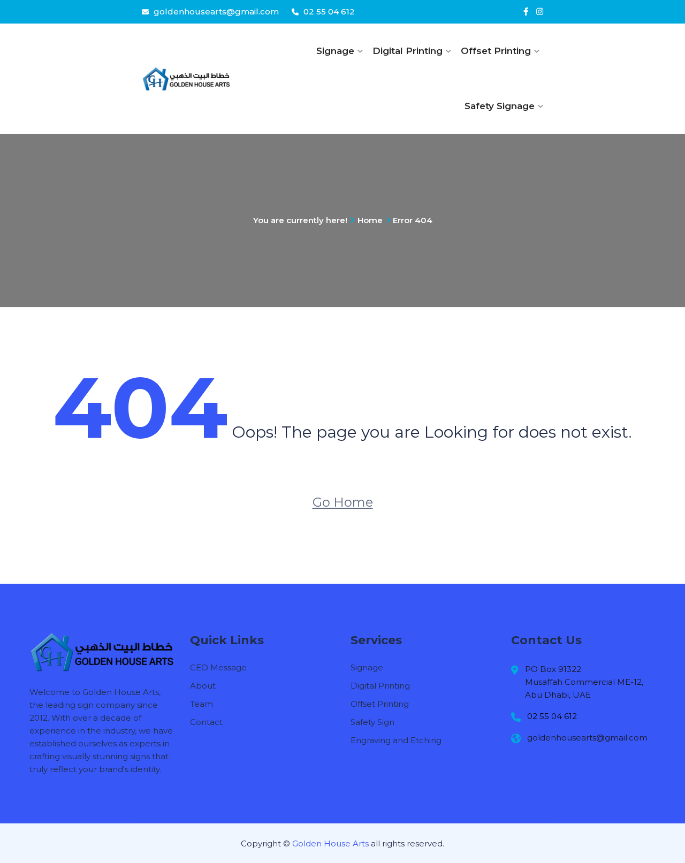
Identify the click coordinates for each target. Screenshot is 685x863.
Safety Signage (500, 106)
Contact (206, 722)
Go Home (343, 502)
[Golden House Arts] (186, 79)
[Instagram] (539, 11)
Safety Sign (372, 722)
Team (201, 704)
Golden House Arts (329, 843)
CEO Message (218, 667)
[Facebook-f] (525, 11)
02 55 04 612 (328, 11)
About (203, 686)
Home (370, 220)
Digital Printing (407, 50)
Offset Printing (496, 50)
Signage (335, 50)
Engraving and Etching (396, 740)
